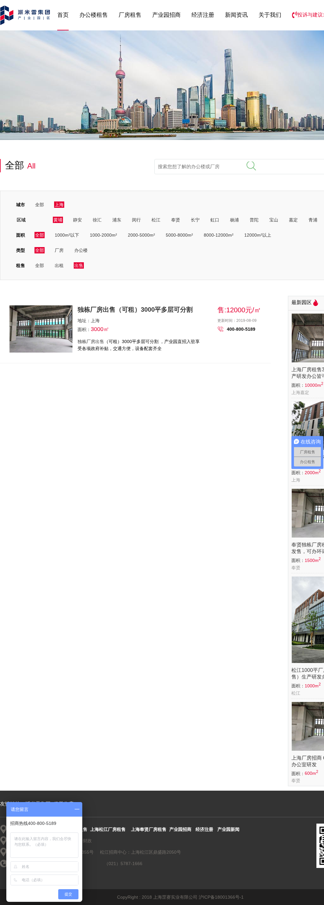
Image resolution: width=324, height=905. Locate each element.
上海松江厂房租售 (108, 829)
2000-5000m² (141, 235)
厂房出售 (95, 341)
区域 (21, 219)
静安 (77, 219)
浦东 (116, 219)
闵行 (136, 219)
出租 (59, 265)
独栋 (82, 341)
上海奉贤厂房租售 (148, 829)
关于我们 (270, 15)
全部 (39, 204)
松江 (156, 219)
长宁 (195, 219)
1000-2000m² (103, 235)
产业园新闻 (228, 829)
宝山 (273, 219)
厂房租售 (130, 15)
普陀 (254, 219)
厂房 (59, 250)
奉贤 (175, 219)
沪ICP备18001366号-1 (221, 897)
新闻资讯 (236, 15)
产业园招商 (166, 15)
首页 (63, 15)
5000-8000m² (179, 235)
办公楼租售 (93, 15)
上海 (59, 204)
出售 (78, 265)
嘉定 (293, 219)
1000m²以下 (67, 235)
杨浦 (234, 219)
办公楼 (81, 250)
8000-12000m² (219, 235)
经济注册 (202, 15)
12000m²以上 (257, 235)
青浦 (312, 219)
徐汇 (97, 219)
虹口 (214, 219)
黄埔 (57, 219)
